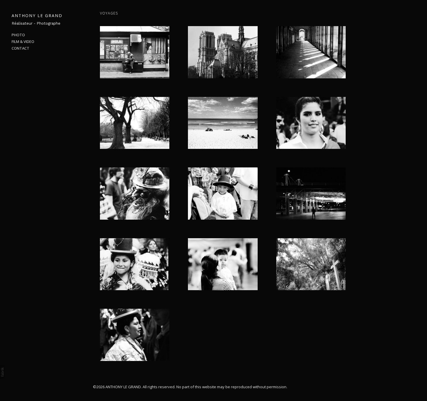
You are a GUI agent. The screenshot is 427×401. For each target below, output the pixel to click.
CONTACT (20, 48)
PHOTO (18, 34)
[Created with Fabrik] (2, 372)
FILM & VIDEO (23, 41)
